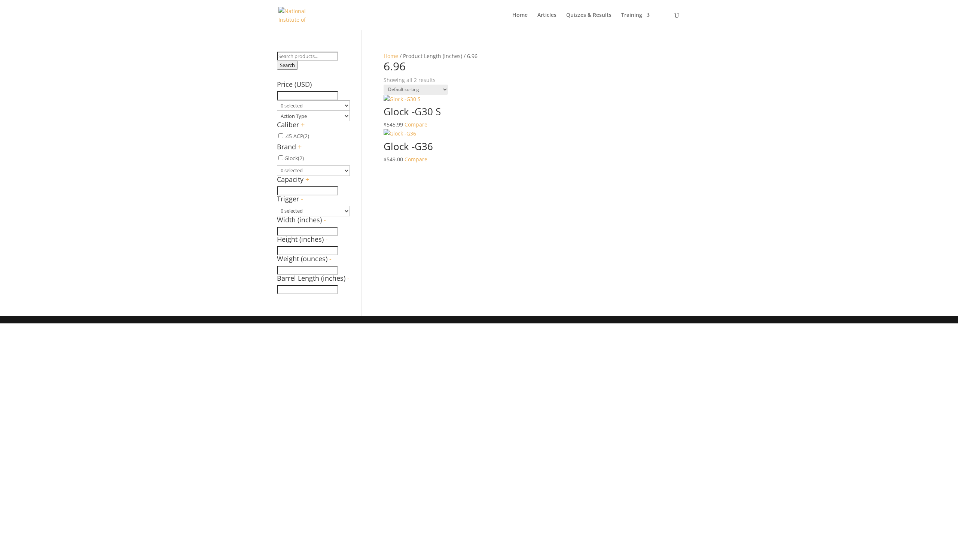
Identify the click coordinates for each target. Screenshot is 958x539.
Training (631, 15)
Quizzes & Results (588, 15)
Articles (546, 15)
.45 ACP (296, 136)
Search (287, 65)
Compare (416, 124)
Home (520, 15)
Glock (294, 158)
